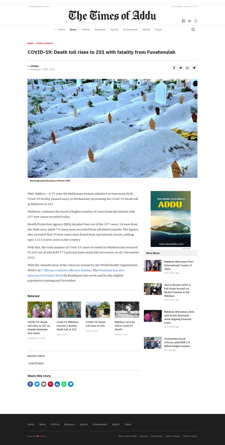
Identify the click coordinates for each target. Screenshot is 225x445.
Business (100, 29)
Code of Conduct (172, 436)
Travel (158, 29)
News (73, 29)
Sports (114, 29)
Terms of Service (190, 436)
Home (61, 29)
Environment (130, 29)
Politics (85, 29)
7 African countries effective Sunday (66, 270)
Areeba (34, 66)
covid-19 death (44, 43)
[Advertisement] (170, 385)
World (146, 29)
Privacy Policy (157, 436)
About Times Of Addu (127, 436)
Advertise (144, 436)
